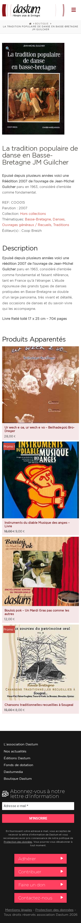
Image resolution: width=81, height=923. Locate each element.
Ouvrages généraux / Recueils (26, 225)
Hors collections (33, 213)
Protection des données (18, 842)
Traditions (61, 225)
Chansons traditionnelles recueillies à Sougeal (39, 704)
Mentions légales (18, 910)
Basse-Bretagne (38, 219)
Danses (59, 219)
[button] (73, 9)
